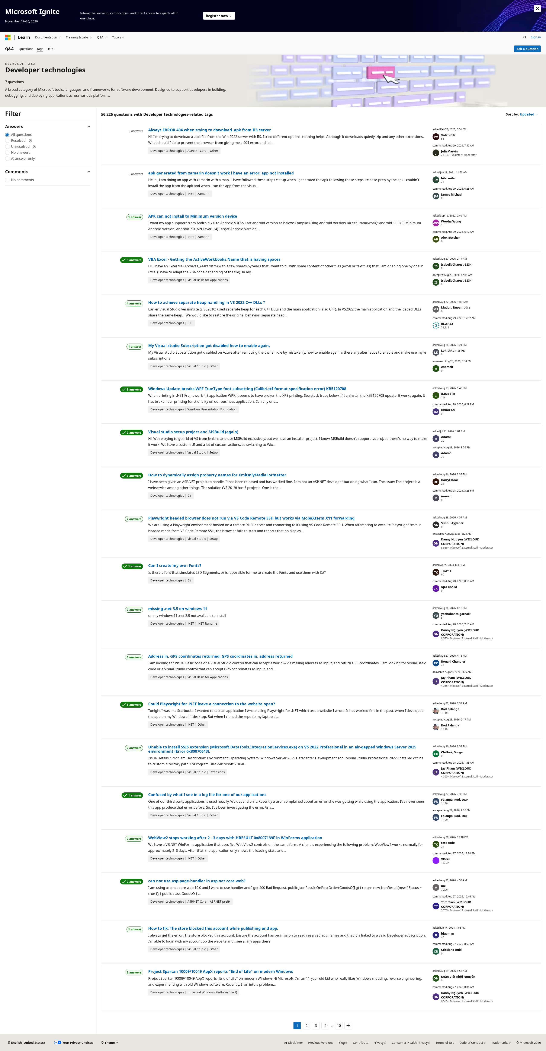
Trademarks (499, 1043)
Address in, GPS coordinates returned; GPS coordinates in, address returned (220, 656)
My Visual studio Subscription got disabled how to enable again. (209, 345)
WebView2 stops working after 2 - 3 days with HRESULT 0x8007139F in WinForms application (235, 837)
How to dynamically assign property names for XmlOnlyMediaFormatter (217, 474)
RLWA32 (447, 324)
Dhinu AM (448, 410)
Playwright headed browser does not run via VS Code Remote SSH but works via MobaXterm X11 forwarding (251, 518)
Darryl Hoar (449, 480)
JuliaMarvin (449, 151)
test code (448, 843)
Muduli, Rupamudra (455, 307)
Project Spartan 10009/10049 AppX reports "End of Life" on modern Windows (220, 971)
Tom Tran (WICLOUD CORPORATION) (456, 904)
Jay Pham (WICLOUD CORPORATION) (456, 680)
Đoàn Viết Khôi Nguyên (458, 977)
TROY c (446, 571)
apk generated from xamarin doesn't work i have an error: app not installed (221, 173)
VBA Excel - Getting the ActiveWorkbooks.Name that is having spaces (214, 259)
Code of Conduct (471, 1043)
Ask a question (528, 49)
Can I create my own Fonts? (174, 565)
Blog (341, 1043)
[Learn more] (30, 140)
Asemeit (447, 367)
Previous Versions (320, 1043)
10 (339, 1025)
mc (443, 886)
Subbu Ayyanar (452, 523)
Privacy (378, 1043)
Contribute (360, 1043)
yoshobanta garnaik (456, 614)
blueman (447, 933)
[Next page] (348, 1025)
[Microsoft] (8, 37)
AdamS (446, 437)
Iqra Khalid (449, 587)
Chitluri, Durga (452, 752)
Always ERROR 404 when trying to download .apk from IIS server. (210, 129)
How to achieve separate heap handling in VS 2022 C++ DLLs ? (206, 302)
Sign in (536, 37)
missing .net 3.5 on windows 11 (177, 608)
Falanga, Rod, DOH (455, 800)
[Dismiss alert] (537, 8)
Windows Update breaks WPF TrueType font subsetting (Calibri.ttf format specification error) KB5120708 (247, 388)
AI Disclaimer (293, 1043)
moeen (446, 496)
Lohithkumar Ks (453, 350)
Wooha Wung (451, 221)
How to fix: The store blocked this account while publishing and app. (213, 928)
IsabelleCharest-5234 (456, 264)
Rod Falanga (450, 709)
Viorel (445, 859)
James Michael (451, 194)
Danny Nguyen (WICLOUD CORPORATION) (460, 541)
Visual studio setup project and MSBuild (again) (193, 431)
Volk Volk (448, 135)
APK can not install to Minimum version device (192, 216)
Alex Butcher (450, 238)
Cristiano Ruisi (451, 950)
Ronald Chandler (453, 661)
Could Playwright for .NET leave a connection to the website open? (211, 703)
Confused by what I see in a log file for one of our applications (207, 794)
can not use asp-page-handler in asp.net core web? (196, 880)
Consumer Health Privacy (410, 1043)
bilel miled (448, 178)
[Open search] (525, 37)
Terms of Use (445, 1043)
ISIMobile (448, 394)
